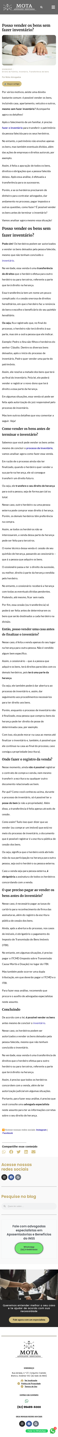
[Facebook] (11, 1177)
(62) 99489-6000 (29, 1407)
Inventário (23, 72)
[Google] (18, 1177)
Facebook (8, 1133)
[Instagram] (4, 1177)
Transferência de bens (39, 72)
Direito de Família (10, 72)
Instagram (41, 1130)
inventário (8, 260)
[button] (41, 7)
